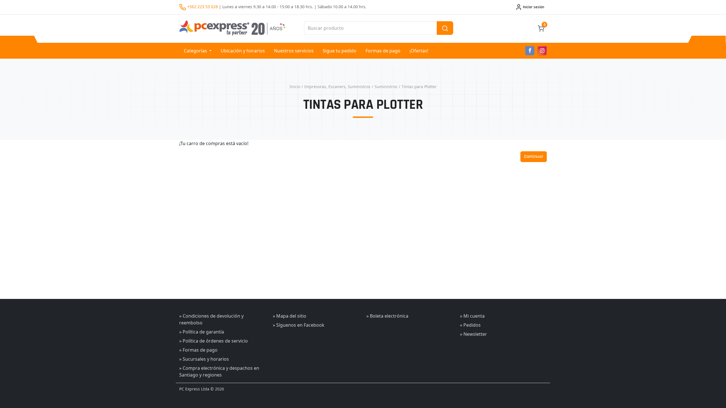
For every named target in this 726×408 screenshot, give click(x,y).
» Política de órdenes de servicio (213, 341)
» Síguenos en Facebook (298, 325)
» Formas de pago (198, 350)
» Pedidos (470, 325)
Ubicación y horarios (243, 51)
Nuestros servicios (294, 51)
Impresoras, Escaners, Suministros (337, 86)
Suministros (386, 86)
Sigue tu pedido (339, 51)
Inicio (295, 86)
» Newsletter (473, 334)
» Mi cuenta (472, 316)
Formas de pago (383, 51)
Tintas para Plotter (419, 86)
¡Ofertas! (419, 51)
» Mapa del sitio (289, 316)
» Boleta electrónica (387, 316)
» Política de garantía (201, 332)
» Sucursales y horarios (204, 359)
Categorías (196, 51)
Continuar (533, 157)
